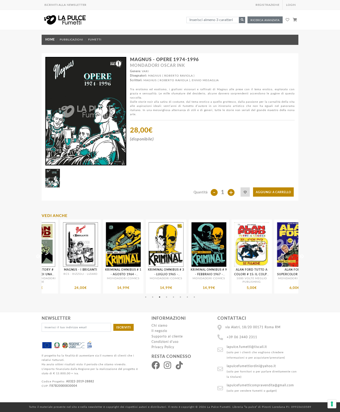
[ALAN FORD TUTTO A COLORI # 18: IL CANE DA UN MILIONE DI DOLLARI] (288, 244)
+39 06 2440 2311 (242, 337)
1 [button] (145, 297)
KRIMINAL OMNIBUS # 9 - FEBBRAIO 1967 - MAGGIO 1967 (160, 274)
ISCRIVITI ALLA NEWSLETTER (65, 4)
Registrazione (268, 4)
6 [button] (180, 297)
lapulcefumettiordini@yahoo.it (251, 366)
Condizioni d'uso (165, 342)
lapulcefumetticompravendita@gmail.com (260, 385)
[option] (75, 257)
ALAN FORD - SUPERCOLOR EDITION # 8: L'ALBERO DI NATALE (246, 274)
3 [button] (159, 297)
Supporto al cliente (167, 336)
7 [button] (187, 297)
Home (50, 39)
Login (291, 4)
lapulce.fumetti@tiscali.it (247, 347)
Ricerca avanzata (265, 20)
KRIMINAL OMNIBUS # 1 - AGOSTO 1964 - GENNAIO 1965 (75, 274)
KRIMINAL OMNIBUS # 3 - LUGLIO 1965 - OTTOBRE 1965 (117, 274)
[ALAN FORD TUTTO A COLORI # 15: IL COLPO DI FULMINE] (203, 244)
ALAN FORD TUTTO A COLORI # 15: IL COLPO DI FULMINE (203, 274)
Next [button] (302, 256)
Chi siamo (159, 325)
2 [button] (152, 297)
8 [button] (194, 297)
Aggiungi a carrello (273, 192)
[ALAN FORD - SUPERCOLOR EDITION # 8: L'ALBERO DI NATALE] (246, 244)
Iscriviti (123, 327)
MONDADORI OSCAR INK (157, 66)
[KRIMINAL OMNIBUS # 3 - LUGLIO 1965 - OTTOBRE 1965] (117, 244)
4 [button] (166, 297)
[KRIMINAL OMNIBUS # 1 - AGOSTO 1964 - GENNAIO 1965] (74, 244)
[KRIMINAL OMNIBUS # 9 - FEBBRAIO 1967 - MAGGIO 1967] (160, 244)
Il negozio (159, 331)
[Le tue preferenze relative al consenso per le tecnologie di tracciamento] (332, 404)
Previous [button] (38, 256)
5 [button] (173, 297)
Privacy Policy (162, 347)
